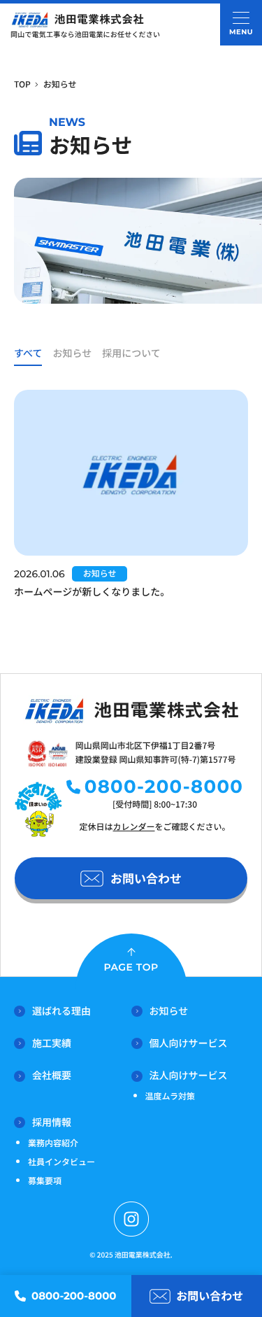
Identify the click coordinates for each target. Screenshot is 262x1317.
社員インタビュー (61, 1162)
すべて (28, 353)
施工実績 (51, 1043)
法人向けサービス (189, 1076)
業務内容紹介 (53, 1143)
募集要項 (44, 1181)
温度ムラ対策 (170, 1096)
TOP (22, 84)
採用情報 (51, 1122)
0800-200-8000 (164, 786)
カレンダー (133, 827)
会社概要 (51, 1076)
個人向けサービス (189, 1043)
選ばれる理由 (61, 1011)
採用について (131, 353)
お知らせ (72, 353)
